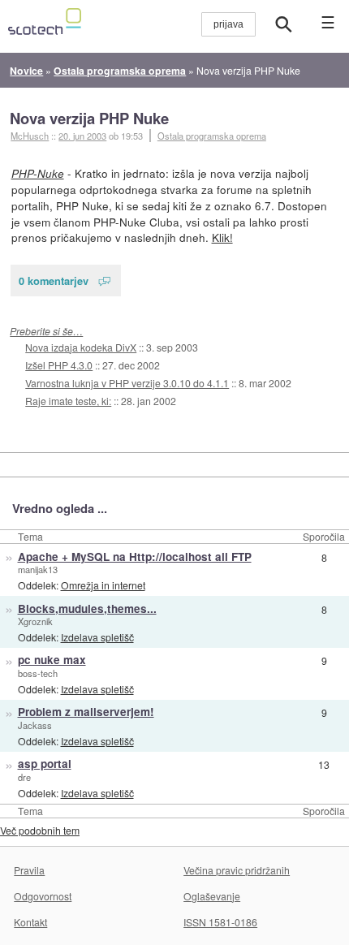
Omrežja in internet (103, 585)
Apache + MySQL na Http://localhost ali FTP (135, 556)
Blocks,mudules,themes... (87, 608)
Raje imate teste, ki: (68, 401)
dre (24, 776)
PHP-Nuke (37, 173)
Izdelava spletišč (97, 637)
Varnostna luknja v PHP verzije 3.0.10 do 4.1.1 (127, 383)
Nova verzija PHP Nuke (89, 118)
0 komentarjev (53, 280)
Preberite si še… (46, 331)
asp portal (44, 763)
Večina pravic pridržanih (236, 870)
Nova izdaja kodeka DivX (80, 347)
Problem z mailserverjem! (86, 711)
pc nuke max (52, 659)
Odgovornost (42, 896)
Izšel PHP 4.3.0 (59, 365)
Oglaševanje (211, 896)
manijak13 (38, 569)
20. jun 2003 (82, 135)
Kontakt (30, 922)
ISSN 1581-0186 (220, 922)
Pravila (29, 870)
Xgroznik (35, 621)
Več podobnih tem (40, 830)
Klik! (222, 237)
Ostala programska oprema (211, 135)
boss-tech (38, 673)
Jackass (35, 724)
